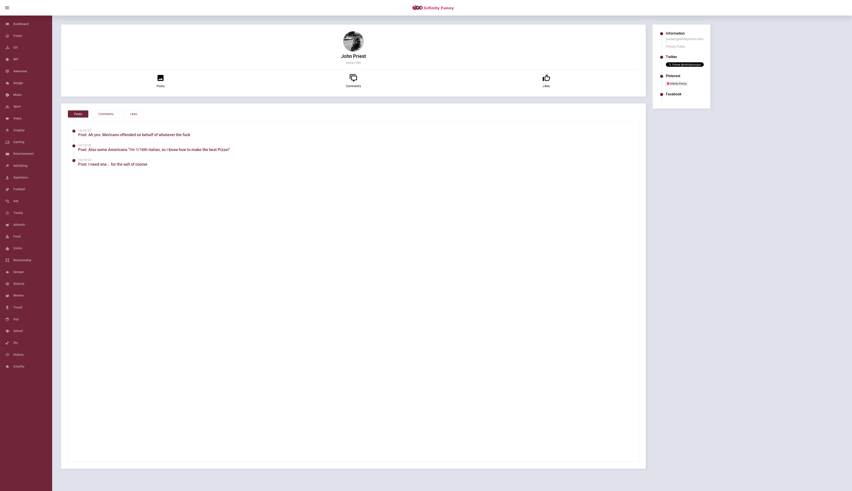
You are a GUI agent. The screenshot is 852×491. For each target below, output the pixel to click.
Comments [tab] (106, 114)
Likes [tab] (133, 114)
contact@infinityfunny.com (684, 39)
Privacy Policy (675, 46)
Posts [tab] (78, 114)
